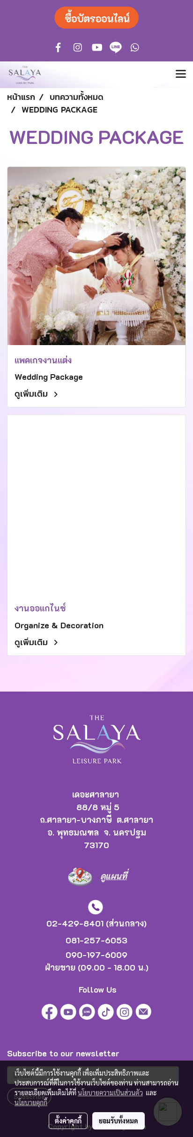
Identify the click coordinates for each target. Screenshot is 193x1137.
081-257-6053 (96, 940)
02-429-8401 (75, 923)
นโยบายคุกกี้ (31, 1102)
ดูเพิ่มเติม (33, 393)
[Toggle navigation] (181, 74)
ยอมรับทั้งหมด (118, 1120)
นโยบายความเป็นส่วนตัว (110, 1092)
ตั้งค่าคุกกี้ (68, 1120)
